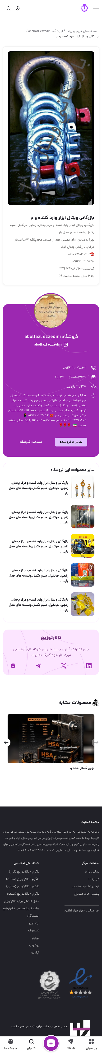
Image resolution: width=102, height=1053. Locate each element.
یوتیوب (34, 945)
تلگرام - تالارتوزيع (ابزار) (24, 871)
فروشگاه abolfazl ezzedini (45, 31)
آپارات (35, 952)
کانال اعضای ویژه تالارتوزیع (21, 901)
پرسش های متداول (86, 894)
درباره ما (93, 879)
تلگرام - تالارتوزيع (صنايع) (22, 886)
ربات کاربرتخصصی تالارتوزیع (21, 908)
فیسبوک (33, 930)
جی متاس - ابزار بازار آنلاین (82, 910)
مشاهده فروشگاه (30, 442)
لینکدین (34, 923)
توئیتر (35, 938)
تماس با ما (92, 871)
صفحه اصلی (90, 31)
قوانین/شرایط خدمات (85, 886)
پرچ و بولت (73, 31)
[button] (6, 742)
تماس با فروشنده (71, 442)
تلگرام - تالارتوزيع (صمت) (22, 879)
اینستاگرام (33, 916)
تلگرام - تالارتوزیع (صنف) (23, 894)
